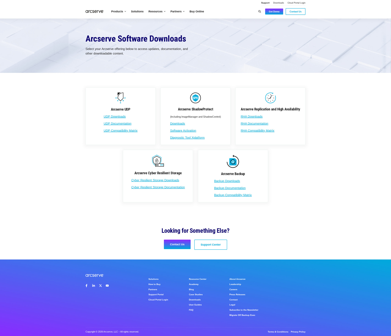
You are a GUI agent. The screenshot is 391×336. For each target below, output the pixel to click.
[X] (100, 285)
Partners (176, 11)
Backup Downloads (227, 181)
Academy (194, 284)
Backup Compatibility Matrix (233, 195)
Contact (233, 299)
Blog (191, 289)
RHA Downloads (252, 116)
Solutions (137, 11)
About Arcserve (237, 279)
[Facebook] (87, 285)
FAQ (191, 310)
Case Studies (196, 294)
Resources (155, 11)
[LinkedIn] (93, 285)
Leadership (235, 284)
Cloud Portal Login (296, 3)
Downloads (278, 3)
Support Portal (156, 294)
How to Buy (154, 284)
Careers (233, 289)
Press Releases (237, 294)
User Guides (195, 304)
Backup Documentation (230, 188)
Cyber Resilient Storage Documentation (158, 187)
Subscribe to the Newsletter (243, 310)
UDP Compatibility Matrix (120, 130)
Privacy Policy (298, 332)
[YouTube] (107, 285)
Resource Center (197, 279)
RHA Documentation (254, 123)
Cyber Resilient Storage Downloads (155, 180)
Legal (232, 304)
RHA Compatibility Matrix (257, 130)
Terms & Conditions (278, 332)
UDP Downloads (115, 116)
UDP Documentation (117, 123)
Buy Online (197, 11)
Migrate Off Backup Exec (242, 315)
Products (117, 11)
